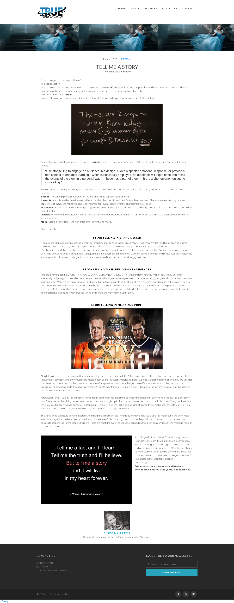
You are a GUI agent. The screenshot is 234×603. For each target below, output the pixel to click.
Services (151, 8)
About (135, 8)
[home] (51, 12)
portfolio (169, 8)
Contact (188, 8)
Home (122, 8)
